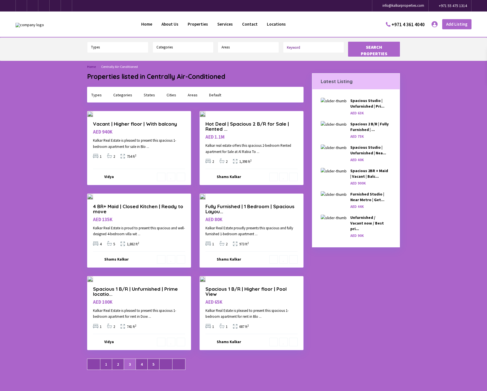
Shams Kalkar (229, 176)
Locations (276, 24)
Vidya (109, 176)
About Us (169, 24)
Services (225, 24)
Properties (198, 24)
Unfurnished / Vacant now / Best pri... (367, 223)
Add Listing (457, 24)
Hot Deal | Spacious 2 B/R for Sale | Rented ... (247, 126)
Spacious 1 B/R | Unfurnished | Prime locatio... (135, 291)
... (148, 146)
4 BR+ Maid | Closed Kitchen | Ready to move (138, 208)
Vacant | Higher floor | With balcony (135, 124)
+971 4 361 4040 (408, 24)
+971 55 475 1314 (453, 5)
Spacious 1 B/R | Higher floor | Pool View (246, 291)
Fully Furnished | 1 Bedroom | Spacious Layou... (250, 208)
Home (146, 24)
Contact (250, 24)
